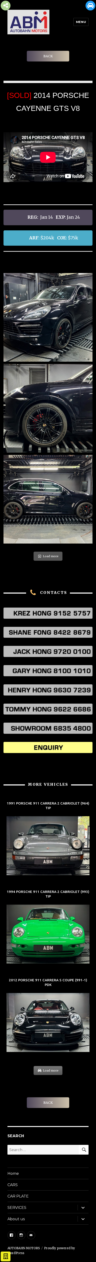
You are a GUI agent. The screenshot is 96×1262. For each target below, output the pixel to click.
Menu (81, 22)
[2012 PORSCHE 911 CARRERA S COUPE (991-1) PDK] (48, 1015)
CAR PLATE (18, 1196)
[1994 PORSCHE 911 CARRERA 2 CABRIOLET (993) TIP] (48, 927)
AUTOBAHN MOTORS (23, 1248)
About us (16, 1219)
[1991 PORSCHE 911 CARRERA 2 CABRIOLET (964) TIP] (48, 838)
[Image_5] (48, 408)
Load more (50, 556)
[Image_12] (48, 499)
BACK (48, 56)
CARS (12, 1185)
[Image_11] (48, 317)
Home (13, 1173)
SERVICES (16, 1207)
